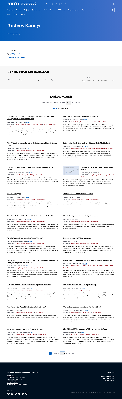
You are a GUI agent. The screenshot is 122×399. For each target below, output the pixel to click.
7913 (32, 332)
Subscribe (48, 4)
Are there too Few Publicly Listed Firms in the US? (81, 116)
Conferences (36, 10)
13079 (27, 266)
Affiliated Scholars (48, 10)
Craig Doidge (75, 122)
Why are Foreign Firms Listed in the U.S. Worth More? (82, 307)
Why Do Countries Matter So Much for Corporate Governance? (29, 284)
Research (10, 10)
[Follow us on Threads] (19, 394)
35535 (28, 122)
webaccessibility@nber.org (17, 384)
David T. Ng (30, 175)
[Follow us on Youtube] (26, 394)
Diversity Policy (109, 378)
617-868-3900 (12, 381)
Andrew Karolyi (47, 124)
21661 (31, 173)
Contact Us (11, 375)
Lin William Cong (29, 124)
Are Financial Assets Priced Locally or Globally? (80, 284)
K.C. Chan (74, 334)
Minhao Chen (20, 124)
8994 (83, 288)
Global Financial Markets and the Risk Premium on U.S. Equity (85, 329)
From (90, 77)
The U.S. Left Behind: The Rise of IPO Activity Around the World (30, 216)
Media (56, 4)
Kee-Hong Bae (20, 334)
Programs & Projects (22, 10)
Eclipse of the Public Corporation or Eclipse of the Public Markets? (86, 143)
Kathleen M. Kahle (85, 148)
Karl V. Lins (95, 265)
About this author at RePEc (16, 57)
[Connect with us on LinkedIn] (12, 394)
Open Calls (64, 4)
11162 (85, 263)
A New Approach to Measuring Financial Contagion (25, 329)
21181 (27, 197)
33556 (85, 120)
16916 (29, 219)
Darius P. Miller (103, 265)
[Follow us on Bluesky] (16, 394)
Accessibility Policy (107, 376)
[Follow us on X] (8, 394)
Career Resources (73, 10)
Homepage (111, 372)
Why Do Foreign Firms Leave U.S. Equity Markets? (80, 216)
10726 (32, 288)
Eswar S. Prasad (40, 175)
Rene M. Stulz (41, 268)
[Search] (113, 10)
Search (96, 10)
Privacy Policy (109, 380)
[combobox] (45, 80)
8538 (86, 310)
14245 (30, 241)
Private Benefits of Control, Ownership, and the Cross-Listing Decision (88, 260)
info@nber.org (12, 382)
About (84, 10)
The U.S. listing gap (14, 194)
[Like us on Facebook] (23, 394)
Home (9, 14)
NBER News (61, 10)
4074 (82, 332)
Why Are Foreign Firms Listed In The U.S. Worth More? (26, 307)
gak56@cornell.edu (16, 54)
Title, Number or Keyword (16, 80)
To (103, 77)
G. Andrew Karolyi (85, 122)
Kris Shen (95, 122)
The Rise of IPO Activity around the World (78, 194)
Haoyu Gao (39, 124)
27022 (28, 148)
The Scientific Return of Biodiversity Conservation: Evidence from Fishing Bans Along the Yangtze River (30, 117)
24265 (86, 146)
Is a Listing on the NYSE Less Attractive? (77, 238)
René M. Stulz (103, 122)
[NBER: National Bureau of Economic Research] (23, 4)
